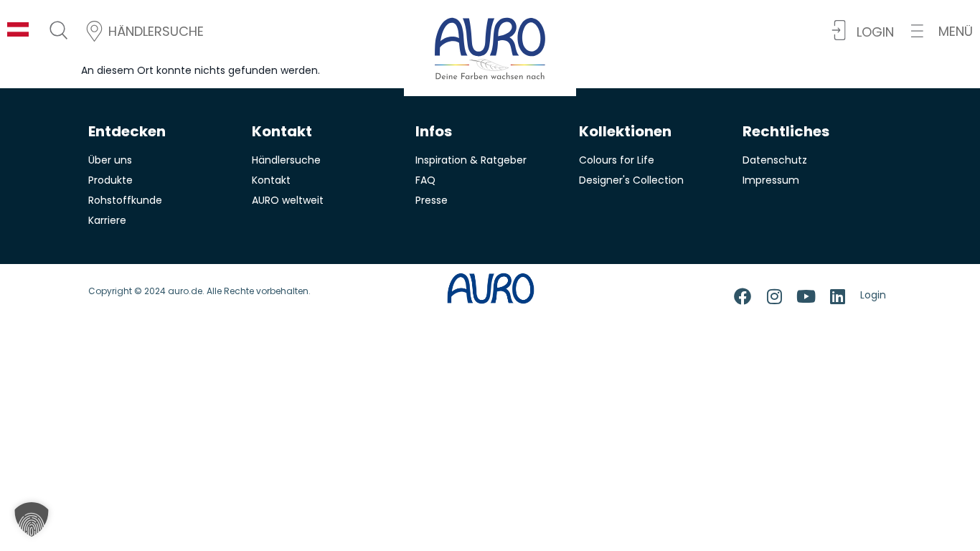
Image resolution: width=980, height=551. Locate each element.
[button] (942, 31)
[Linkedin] (837, 296)
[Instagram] (774, 296)
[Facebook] (742, 296)
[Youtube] (805, 296)
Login (873, 295)
